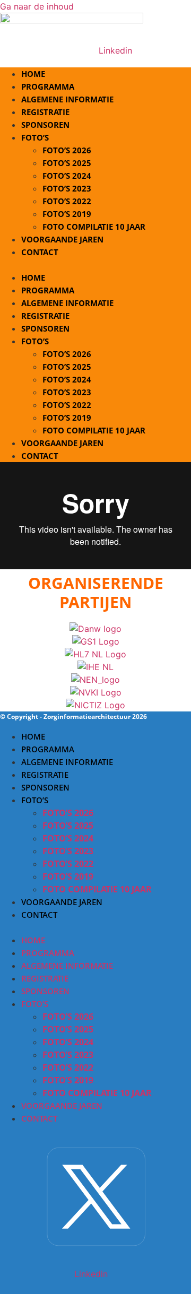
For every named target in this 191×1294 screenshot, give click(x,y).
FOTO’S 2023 (66, 188)
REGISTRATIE (45, 315)
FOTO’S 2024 (66, 175)
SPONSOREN (45, 328)
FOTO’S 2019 (66, 214)
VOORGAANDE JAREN (62, 239)
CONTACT (39, 252)
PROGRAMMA (47, 290)
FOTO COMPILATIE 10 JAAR (93, 430)
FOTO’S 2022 (66, 201)
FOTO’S (35, 137)
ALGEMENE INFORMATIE (67, 303)
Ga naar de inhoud (37, 6)
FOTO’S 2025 (66, 163)
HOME (33, 277)
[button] (95, 264)
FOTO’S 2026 (66, 150)
